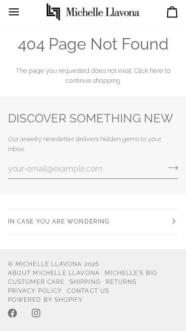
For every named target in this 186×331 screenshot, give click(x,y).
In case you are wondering (59, 221)
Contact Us (88, 290)
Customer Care (36, 281)
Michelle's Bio (131, 273)
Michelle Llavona (48, 264)
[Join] (170, 167)
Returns (121, 281)
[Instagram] (36, 313)
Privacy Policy (35, 290)
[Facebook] (12, 313)
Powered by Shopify (45, 299)
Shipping (85, 281)
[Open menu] (23, 12)
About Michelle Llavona (54, 273)
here (156, 70)
